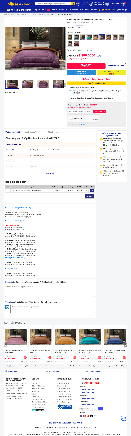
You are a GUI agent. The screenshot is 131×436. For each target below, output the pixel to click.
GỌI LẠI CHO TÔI (100, 111)
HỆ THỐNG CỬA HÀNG (108, 10)
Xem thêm (49, 173)
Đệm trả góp (93, 366)
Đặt (92, 190)
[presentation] (6, 85)
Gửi (101, 409)
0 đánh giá (81, 124)
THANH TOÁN (84, 10)
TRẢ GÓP (94, 10)
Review (62, 366)
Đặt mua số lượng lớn (39, 399)
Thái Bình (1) (50, 427)
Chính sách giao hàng (64, 383)
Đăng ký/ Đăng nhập (38, 386)
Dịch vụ (37, 366)
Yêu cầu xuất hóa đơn (39, 404)
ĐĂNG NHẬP (123, 10)
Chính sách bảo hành (64, 391)
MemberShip (120, 366)
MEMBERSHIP (74, 10)
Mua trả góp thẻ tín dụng (64, 396)
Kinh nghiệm (49, 366)
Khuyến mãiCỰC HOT (84, 3)
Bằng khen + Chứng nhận (65, 399)
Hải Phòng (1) (75, 427)
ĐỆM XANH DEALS (40, 10)
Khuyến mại (11, 366)
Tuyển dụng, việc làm (38, 388)
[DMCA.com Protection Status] (43, 410)
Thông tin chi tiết (12, 132)
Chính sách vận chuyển (33, 132)
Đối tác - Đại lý (36, 396)
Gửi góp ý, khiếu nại (38, 407)
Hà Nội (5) (38, 427)
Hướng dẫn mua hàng (64, 394)
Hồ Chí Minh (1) (89, 427)
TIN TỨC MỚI (63, 10)
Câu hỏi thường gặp (63, 402)
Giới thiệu (35, 383)
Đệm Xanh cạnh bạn (76, 366)
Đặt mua (89, 196)
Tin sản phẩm (24, 366)
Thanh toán (53, 132)
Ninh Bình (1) (63, 427)
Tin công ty (106, 366)
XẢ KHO (54, 10)
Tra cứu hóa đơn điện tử (39, 402)
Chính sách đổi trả (62, 386)
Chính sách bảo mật (63, 388)
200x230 (79, 27)
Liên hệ (34, 394)
